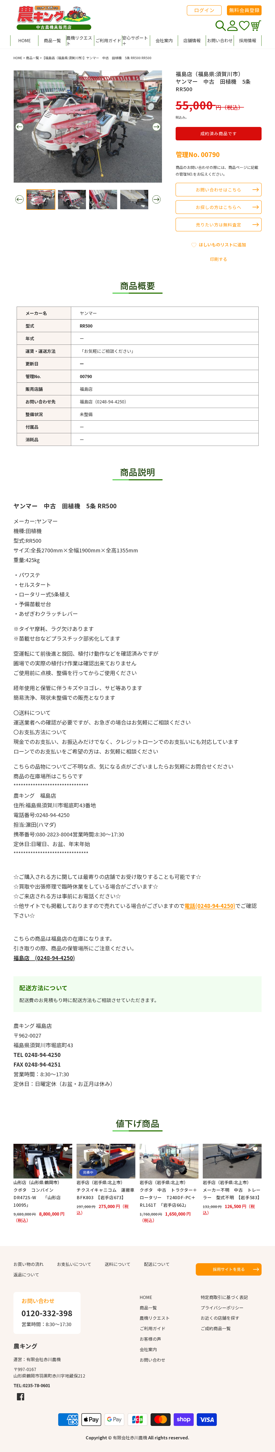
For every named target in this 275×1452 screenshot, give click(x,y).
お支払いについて (74, 1264)
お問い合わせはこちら (218, 189)
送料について (118, 1264)
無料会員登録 (244, 9)
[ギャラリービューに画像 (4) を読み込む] (134, 200)
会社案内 (148, 1349)
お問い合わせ (152, 1360)
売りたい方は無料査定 (218, 224)
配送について (157, 1264)
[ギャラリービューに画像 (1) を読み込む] (41, 200)
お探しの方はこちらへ (218, 207)
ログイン (204, 9)
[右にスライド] (156, 127)
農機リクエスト (155, 1318)
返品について (26, 1274)
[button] (136, 40)
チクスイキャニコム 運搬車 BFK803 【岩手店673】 (106, 1194)
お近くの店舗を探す (220, 1318)
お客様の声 (150, 1339)
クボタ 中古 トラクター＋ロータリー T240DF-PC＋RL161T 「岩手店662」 (168, 1197)
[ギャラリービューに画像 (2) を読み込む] (72, 200)
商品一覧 (32, 57)
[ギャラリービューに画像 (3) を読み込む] (103, 200)
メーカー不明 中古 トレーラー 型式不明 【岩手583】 (232, 1194)
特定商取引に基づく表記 (224, 1297)
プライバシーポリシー (222, 1307)
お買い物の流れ (28, 1264)
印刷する (218, 259)
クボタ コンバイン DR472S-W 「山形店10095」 (37, 1197)
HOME (17, 57)
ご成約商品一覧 (216, 1328)
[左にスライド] (19, 127)
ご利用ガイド (152, 1328)
